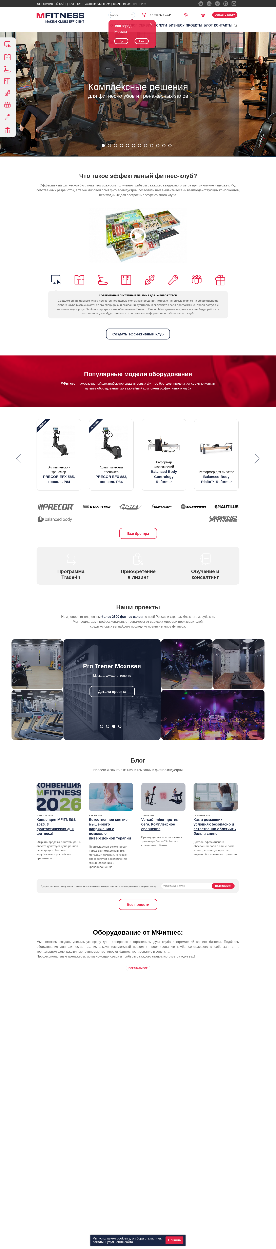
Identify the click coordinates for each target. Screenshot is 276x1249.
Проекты (194, 25)
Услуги (160, 25)
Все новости (138, 905)
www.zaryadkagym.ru (118, 675)
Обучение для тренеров (129, 4)
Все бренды (138, 534)
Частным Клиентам (97, 4)
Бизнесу (75, 4)
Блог (208, 25)
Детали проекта (112, 692)
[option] (59, 455)
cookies (122, 1238)
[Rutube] (225, 3)
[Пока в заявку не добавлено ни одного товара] (204, 14)
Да (121, 41)
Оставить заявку (225, 14)
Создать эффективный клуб (138, 334)
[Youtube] (200, 3)
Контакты (223, 25)
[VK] (209, 3)
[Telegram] (217, 3)
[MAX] (234, 3)
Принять (174, 1240)
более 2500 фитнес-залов (122, 616)
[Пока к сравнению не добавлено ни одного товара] (187, 14)
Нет (141, 41)
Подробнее (138, 108)
